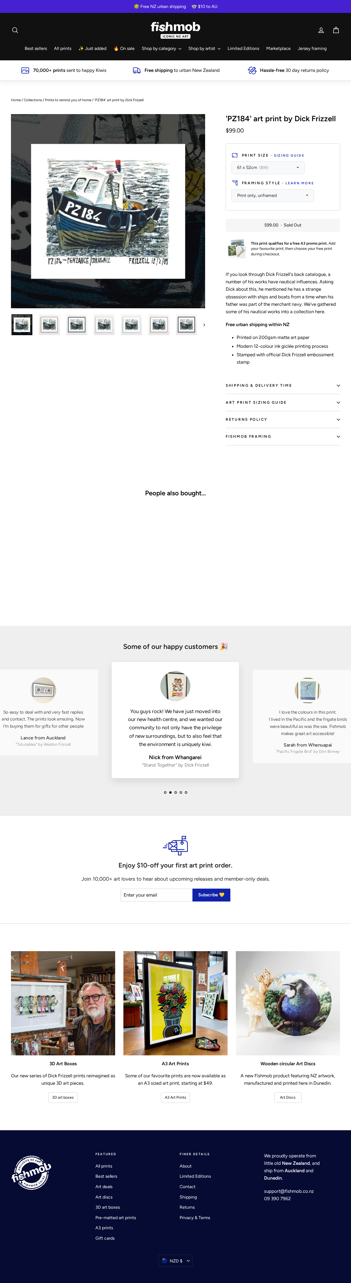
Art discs (103, 1197)
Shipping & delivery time (259, 385)
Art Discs (288, 1097)
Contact (188, 1186)
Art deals (103, 1186)
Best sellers (36, 48)
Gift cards (105, 1238)
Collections (33, 100)
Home (16, 100)
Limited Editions (243, 48)
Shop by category (159, 48)
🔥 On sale (124, 48)
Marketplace (278, 48)
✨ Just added (92, 48)
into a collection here (302, 311)
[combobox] (268, 167)
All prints (62, 48)
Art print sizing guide (256, 402)
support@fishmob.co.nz (289, 1191)
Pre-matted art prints (115, 1217)
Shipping (188, 1197)
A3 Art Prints (175, 1097)
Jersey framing (312, 48)
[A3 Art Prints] (175, 1003)
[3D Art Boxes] (63, 1003)
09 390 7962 (277, 1198)
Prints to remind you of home (68, 100)
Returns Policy (247, 419)
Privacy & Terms (195, 1217)
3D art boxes (63, 1097)
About (186, 1166)
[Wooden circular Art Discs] (288, 1003)
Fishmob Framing (248, 436)
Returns (187, 1207)
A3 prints (104, 1227)
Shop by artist (202, 48)
